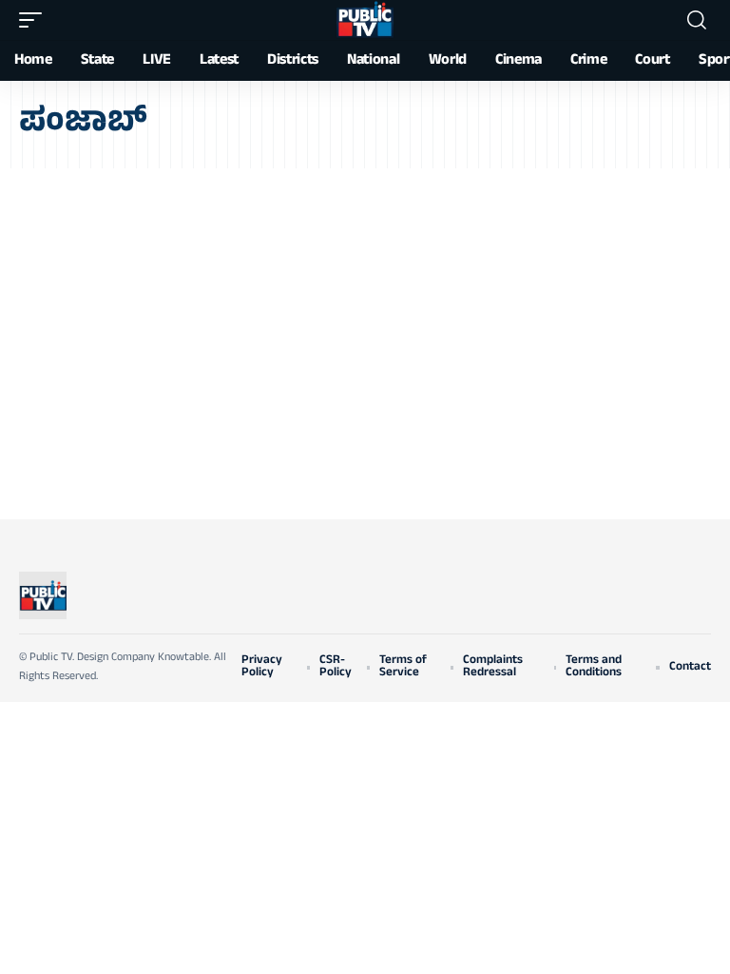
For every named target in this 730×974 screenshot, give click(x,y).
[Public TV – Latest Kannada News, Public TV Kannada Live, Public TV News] (43, 595)
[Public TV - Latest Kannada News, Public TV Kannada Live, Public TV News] (365, 20)
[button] (35, 20)
